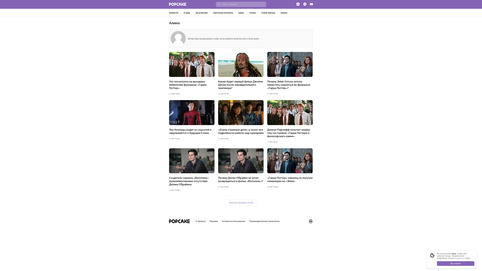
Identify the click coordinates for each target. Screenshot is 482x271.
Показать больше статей (241, 202)
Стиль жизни (268, 12)
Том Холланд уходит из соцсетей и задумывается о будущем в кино (190, 131)
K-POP (187, 12)
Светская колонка (223, 12)
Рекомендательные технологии (264, 221)
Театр (252, 12)
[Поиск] (219, 4)
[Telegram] (305, 4)
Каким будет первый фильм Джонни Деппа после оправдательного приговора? (240, 85)
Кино (241, 12)
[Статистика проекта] (305, 222)
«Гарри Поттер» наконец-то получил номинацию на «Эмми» (290, 179)
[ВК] (298, 4)
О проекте (201, 221)
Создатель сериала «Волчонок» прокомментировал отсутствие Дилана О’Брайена (189, 181)
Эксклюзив (202, 12)
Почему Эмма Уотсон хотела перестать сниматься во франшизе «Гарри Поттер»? (288, 85)
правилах (460, 258)
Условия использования (233, 221)
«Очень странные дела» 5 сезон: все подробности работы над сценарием (241, 131)
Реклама (214, 221)
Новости (173, 12)
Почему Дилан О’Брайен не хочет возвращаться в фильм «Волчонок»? (240, 179)
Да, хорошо (455, 263)
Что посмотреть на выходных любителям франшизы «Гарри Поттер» (187, 85)
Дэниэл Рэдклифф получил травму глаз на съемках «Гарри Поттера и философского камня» (288, 133)
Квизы (284, 12)
